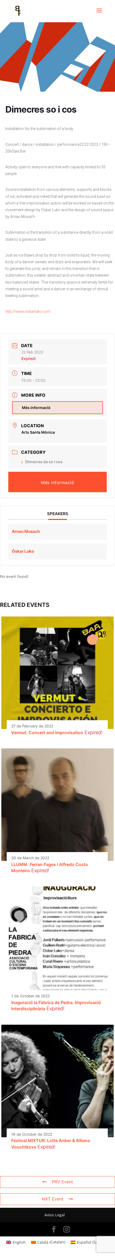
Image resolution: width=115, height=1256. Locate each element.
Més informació (36, 407)
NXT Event (52, 1199)
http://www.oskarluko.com (28, 311)
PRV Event (62, 1181)
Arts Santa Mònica (38, 432)
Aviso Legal (54, 1214)
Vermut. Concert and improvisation (47, 732)
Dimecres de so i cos (44, 461)
